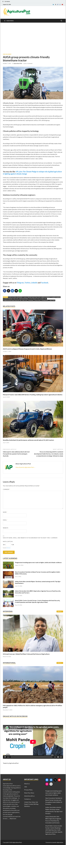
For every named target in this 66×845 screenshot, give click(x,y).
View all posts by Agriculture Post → (25, 467)
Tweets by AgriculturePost (11, 763)
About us (27, 783)
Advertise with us (29, 796)
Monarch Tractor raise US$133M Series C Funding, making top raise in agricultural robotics (32, 395)
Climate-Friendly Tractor (10, 298)
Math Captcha (8, 541)
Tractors (52, 300)
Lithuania (31, 300)
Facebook (44, 283)
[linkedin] (53, 4)
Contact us (27, 799)
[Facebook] (46, 779)
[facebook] (58, 4)
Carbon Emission (45, 297)
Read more (13, 818)
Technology (44, 300)
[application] (33, 742)
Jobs (25, 786)
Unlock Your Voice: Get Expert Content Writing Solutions (31, 804)
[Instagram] (46, 784)
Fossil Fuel (43, 298)
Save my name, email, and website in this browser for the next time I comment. (30, 538)
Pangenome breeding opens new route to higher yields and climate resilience (38, 562)
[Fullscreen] (61, 757)
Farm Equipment (23, 298)
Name (5, 512)
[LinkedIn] (51, 779)
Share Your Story (29, 793)
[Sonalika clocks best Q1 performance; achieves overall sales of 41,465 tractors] (33, 438)
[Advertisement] (33, 38)
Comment (6, 489)
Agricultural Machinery (16, 297)
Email (5, 520)
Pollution (37, 300)
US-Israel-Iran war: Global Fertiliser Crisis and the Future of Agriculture (26, 654)
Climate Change (55, 297)
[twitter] (56, 4)
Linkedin (34, 283)
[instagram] (60, 4)
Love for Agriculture (57, 842)
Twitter (27, 283)
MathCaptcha (8, 547)
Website (5, 528)
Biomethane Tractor (34, 297)
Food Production (34, 298)
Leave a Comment (27, 63)
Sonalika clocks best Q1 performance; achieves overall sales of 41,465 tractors (28, 440)
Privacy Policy (28, 790)
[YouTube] (59, 779)
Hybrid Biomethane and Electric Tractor (15, 300)
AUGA (25, 297)
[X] (55, 779)
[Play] (5, 757)
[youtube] (62, 4)
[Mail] (51, 784)
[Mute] (58, 757)
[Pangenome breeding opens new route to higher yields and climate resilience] (8, 562)
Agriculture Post (18, 63)
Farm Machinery (7, 54)
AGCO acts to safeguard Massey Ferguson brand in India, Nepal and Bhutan (27, 349)
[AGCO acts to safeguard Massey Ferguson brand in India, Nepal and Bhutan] (33, 347)
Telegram (20, 283)
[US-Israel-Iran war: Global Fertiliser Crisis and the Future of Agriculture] (33, 652)
